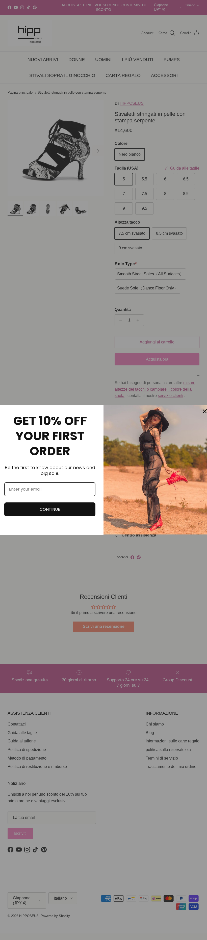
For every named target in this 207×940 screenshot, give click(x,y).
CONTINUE (50, 509)
